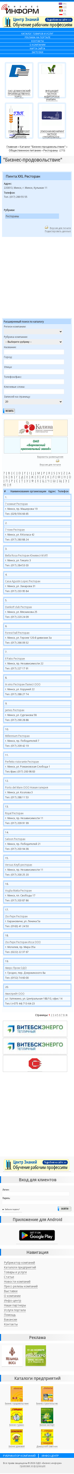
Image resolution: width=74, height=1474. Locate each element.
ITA (64, 10)
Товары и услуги (15, 1272)
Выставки (10, 1291)
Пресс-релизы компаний (21, 1286)
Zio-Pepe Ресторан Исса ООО (23, 942)
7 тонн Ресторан (15, 529)
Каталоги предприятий (20, 1267)
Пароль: (6, 1198)
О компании (12, 1296)
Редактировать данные (58, 231)
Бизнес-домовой (17, 1446)
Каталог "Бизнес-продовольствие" (43, 146)
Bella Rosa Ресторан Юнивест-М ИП (26, 555)
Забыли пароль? (12, 1209)
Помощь (10, 1315)
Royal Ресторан (14, 813)
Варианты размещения (50, 456)
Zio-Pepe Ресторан (16, 916)
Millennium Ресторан (17, 735)
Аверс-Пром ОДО (16, 967)
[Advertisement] (37, 278)
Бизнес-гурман (16, 1424)
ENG (65, 3)
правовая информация (32, 1466)
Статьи (9, 1277)
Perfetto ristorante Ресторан (22, 761)
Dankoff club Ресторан (18, 607)
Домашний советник (47, 1446)
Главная (12, 146)
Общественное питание (25, 150)
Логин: (5, 1189)
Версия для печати (60, 228)
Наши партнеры (15, 1305)
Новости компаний (17, 1281)
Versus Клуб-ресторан (18, 864)
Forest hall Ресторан (17, 632)
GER (64, 7)
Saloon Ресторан (15, 839)
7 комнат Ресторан (16, 503)
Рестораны (50, 150)
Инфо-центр (12, 1300)
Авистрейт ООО (14, 993)
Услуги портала (15, 1310)
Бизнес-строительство (47, 1403)
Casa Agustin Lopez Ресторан (22, 581)
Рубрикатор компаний (19, 1262)
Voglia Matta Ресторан (18, 890)
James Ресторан (14, 710)
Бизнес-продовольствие (17, 1403)
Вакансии (10, 1319)
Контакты (11, 1324)
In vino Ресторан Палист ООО (22, 684)
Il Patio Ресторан (15, 658)
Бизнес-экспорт (47, 1424)
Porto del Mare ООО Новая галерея (26, 787)
